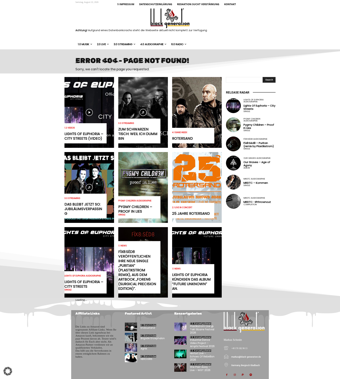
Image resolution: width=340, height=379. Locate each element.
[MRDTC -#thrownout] (233, 201)
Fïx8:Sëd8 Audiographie (255, 139)
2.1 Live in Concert (182, 207)
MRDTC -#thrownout (257, 202)
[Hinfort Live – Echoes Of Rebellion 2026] (180, 354)
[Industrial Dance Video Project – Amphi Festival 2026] (180, 340)
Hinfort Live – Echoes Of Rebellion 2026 (202, 356)
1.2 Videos (69, 128)
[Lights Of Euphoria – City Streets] (89, 262)
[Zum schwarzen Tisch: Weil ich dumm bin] (143, 112)
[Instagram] (235, 375)
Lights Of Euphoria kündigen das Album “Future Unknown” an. (191, 281)
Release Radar (237, 92)
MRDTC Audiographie (254, 179)
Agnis (144, 348)
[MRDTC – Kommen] (233, 182)
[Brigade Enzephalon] (131, 337)
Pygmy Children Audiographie (134, 201)
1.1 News (122, 246)
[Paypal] (243, 375)
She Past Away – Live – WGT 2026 (200, 368)
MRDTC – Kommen (255, 183)
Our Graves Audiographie (257, 158)
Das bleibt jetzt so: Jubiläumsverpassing (83, 209)
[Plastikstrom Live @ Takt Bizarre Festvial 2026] (180, 327)
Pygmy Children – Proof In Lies (135, 209)
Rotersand (182, 138)
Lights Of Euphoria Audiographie (82, 276)
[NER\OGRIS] (131, 358)
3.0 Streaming (72, 198)
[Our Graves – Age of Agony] (233, 163)
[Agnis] (131, 347)
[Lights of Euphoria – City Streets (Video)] (89, 112)
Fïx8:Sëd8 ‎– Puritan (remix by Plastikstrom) (258, 144)
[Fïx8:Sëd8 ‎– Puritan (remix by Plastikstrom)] (233, 143)
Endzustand (148, 328)
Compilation (250, 205)
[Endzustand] (131, 327)
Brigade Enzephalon (153, 338)
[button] (8, 371)
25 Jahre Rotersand (191, 213)
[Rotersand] (197, 112)
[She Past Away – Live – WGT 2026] (180, 367)
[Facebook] (227, 375)
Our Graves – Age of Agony (256, 163)
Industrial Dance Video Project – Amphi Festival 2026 (202, 343)
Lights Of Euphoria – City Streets (83, 284)
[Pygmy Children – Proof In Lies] (143, 187)
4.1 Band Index (179, 132)
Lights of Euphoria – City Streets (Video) (83, 136)
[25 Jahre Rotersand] (197, 187)
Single (68, 290)
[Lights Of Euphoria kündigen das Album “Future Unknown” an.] (197, 262)
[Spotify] (251, 375)
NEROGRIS (146, 359)
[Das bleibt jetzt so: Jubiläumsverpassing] (89, 187)
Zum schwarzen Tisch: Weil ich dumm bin (137, 134)
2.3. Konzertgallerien (200, 324)
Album (246, 168)
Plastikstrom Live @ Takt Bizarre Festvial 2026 (202, 329)
